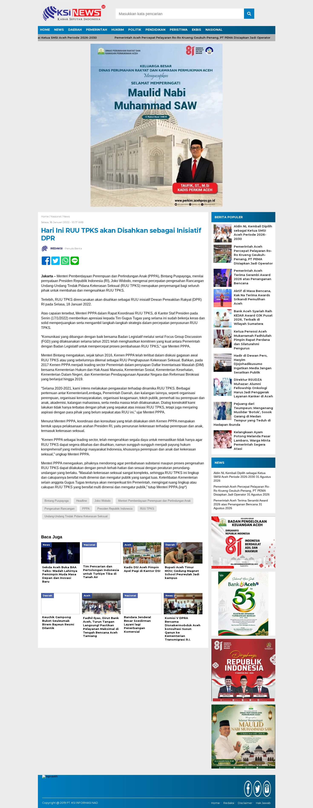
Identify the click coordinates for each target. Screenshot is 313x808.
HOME (45, 30)
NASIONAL (214, 30)
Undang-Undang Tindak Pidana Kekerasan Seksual (76, 516)
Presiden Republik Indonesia (114, 508)
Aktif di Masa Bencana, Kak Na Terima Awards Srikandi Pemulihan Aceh (252, 297)
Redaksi (228, 803)
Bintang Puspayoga (57, 500)
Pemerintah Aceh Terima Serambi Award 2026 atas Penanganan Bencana (252, 277)
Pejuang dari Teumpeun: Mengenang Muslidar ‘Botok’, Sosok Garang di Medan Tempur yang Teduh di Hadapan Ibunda (243, 414)
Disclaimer (245, 803)
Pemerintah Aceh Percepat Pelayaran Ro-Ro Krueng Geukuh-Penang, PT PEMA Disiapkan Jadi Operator (177, 37)
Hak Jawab (263, 803)
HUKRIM (117, 30)
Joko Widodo (103, 500)
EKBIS (196, 30)
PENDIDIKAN (155, 30)
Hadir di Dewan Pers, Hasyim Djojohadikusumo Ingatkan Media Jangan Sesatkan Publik (252, 364)
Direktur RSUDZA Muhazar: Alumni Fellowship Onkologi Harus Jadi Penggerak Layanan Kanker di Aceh (253, 388)
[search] (249, 14)
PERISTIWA (179, 30)
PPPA (86, 508)
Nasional (56, 216)
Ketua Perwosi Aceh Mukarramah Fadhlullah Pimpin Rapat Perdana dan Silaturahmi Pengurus (252, 340)
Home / (46, 216)
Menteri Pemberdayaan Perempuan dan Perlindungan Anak (154, 500)
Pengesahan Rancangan (60, 508)
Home (215, 803)
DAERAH (75, 30)
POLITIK (134, 30)
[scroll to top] (299, 802)
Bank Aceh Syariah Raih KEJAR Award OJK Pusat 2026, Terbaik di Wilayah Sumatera (253, 317)
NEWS (59, 30)
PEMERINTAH (96, 30)
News (66, 216)
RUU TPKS (147, 508)
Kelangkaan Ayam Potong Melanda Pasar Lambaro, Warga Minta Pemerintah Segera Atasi (252, 440)
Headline (81, 500)
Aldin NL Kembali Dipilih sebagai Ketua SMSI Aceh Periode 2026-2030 (253, 232)
